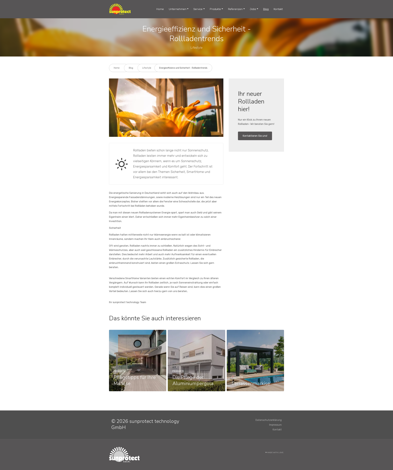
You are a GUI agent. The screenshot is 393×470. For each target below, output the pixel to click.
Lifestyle (146, 68)
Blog (266, 9)
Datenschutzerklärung (268, 420)
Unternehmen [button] (177, 9)
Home (160, 9)
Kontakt (278, 9)
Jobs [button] (253, 9)
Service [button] (197, 9)
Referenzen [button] (235, 9)
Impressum (275, 424)
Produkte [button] (215, 9)
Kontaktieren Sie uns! (255, 135)
